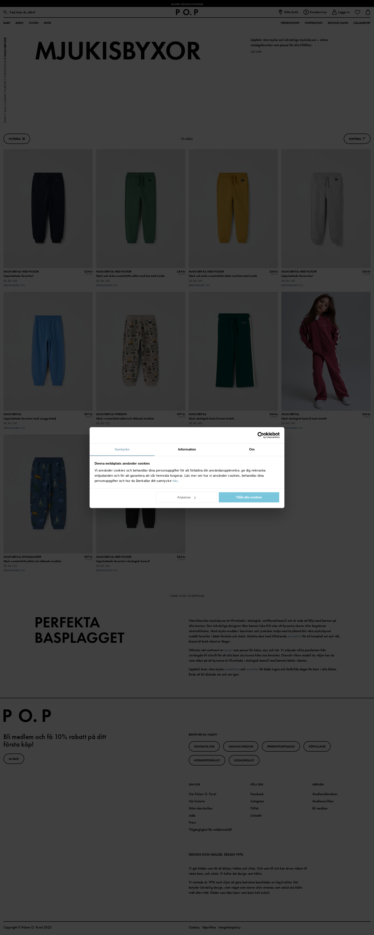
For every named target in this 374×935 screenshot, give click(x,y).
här (175, 481)
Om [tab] (252, 449)
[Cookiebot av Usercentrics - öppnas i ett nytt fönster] (261, 435)
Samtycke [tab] (122, 449)
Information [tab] (187, 449)
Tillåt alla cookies (249, 497)
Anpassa (183, 497)
